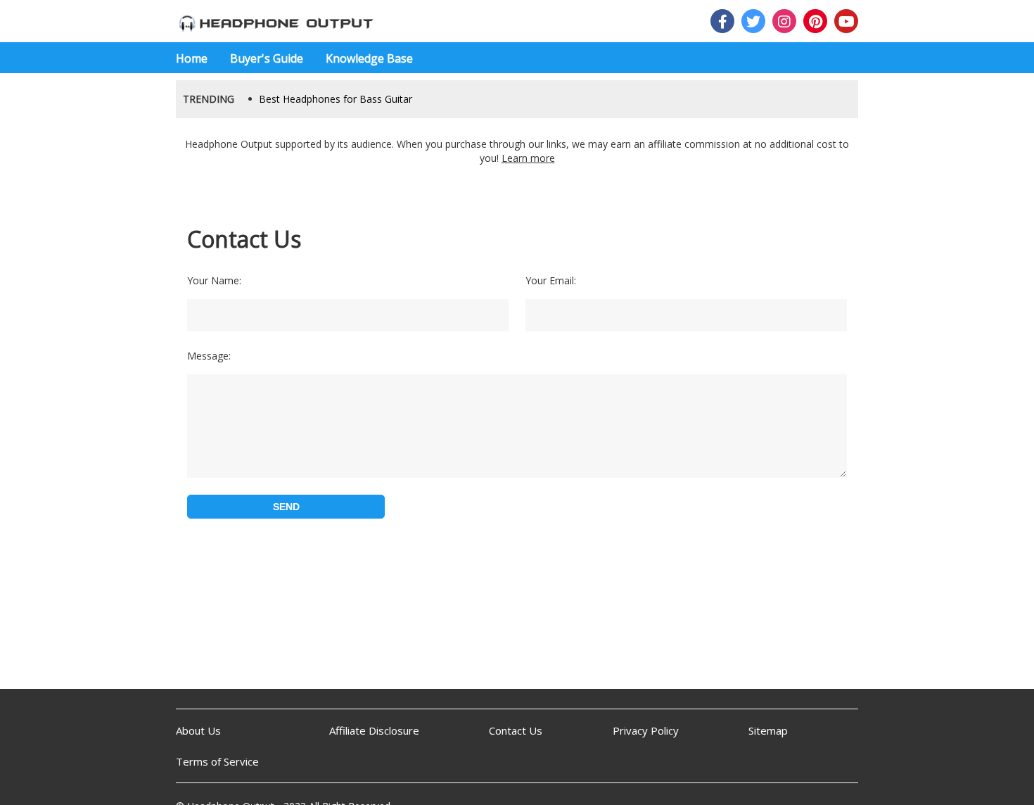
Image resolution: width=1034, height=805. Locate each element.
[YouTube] (846, 21)
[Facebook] (722, 21)
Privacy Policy (646, 730)
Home (192, 58)
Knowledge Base (369, 58)
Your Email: (550, 280)
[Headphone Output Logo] (275, 20)
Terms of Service (217, 761)
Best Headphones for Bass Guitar (335, 99)
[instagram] (784, 21)
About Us (198, 730)
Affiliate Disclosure (374, 730)
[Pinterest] (815, 21)
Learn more (528, 158)
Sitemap (768, 730)
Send (286, 506)
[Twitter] (753, 21)
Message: (209, 355)
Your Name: (214, 280)
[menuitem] (197, 57)
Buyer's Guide (266, 58)
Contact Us (515, 730)
